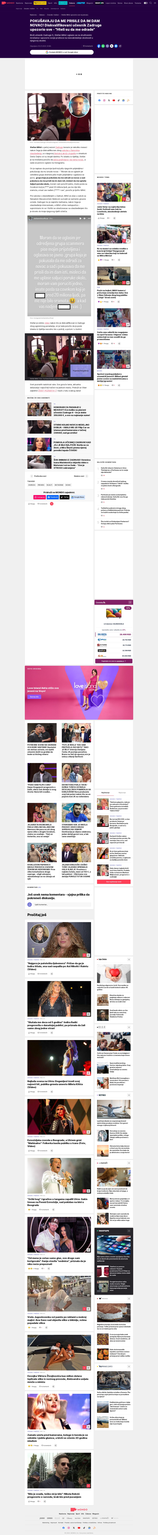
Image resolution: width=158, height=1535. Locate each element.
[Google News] (123, 100)
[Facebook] (99, 100)
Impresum (54, 1522)
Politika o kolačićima (89, 1522)
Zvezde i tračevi (53, 15)
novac (68, 485)
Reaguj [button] (32, 504)
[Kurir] (42, 1518)
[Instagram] (104, 100)
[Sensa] (94, 1518)
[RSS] (128, 100)
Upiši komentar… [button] (41, 904)
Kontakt (60, 1522)
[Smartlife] (86, 1518)
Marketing (45, 1522)
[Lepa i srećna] (77, 1518)
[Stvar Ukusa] (114, 1518)
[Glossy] (69, 1518)
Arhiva (100, 1522)
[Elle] (57, 1518)
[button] (88, 46)
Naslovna (33, 15)
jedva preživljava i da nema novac (68, 160)
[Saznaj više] (129, 959)
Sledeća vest (79, 476)
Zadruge (59, 147)
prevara (41, 485)
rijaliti (49, 485)
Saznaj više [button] (34, 697)
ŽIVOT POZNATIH (46, 391)
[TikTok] (118, 100)
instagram (59, 485)
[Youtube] (113, 100)
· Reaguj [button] (105, 260)
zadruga (31, 485)
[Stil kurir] (63, 1518)
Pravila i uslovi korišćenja (73, 1522)
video (47, 323)
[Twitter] (109, 100)
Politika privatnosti (109, 1522)
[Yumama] (104, 1518)
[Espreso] (49, 1518)
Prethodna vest (40, 476)
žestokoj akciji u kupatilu (65, 153)
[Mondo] (8, 3)
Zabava (41, 15)
